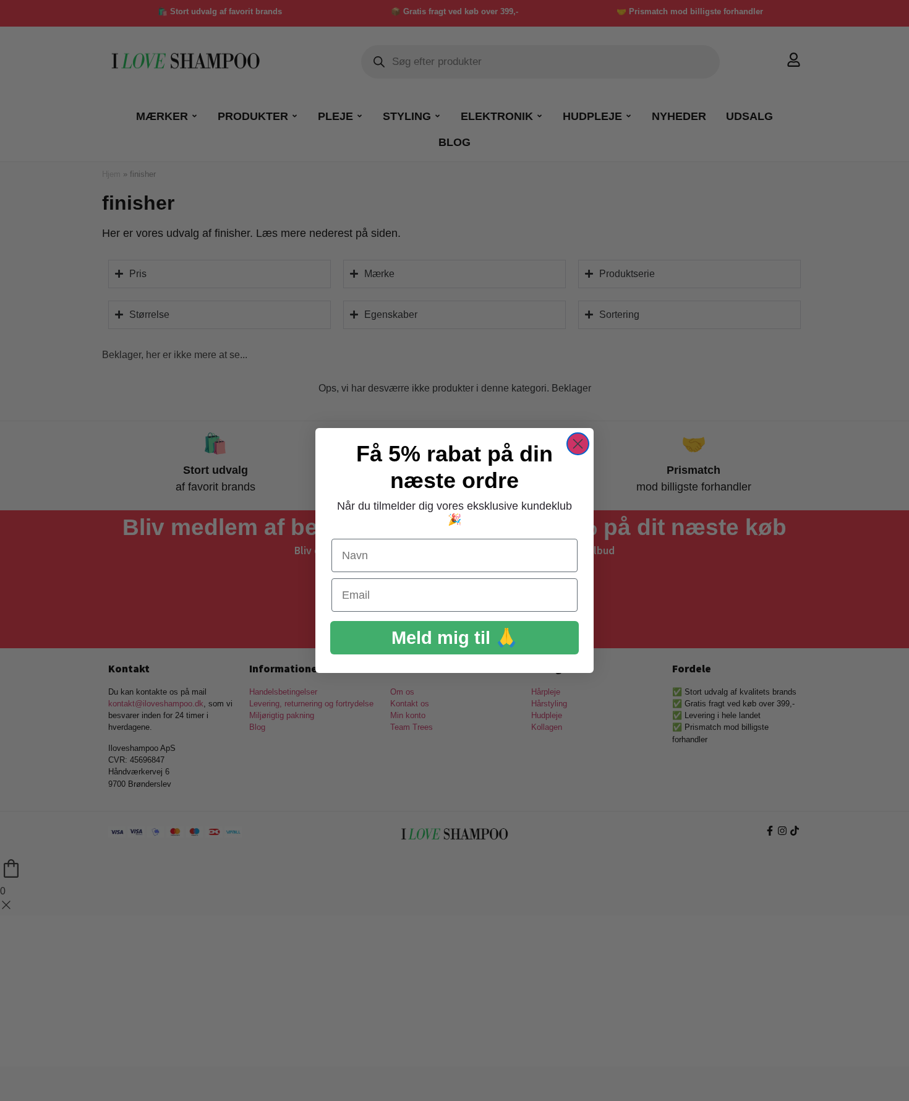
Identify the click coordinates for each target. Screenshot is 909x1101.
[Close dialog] (578, 444)
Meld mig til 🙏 (454, 638)
